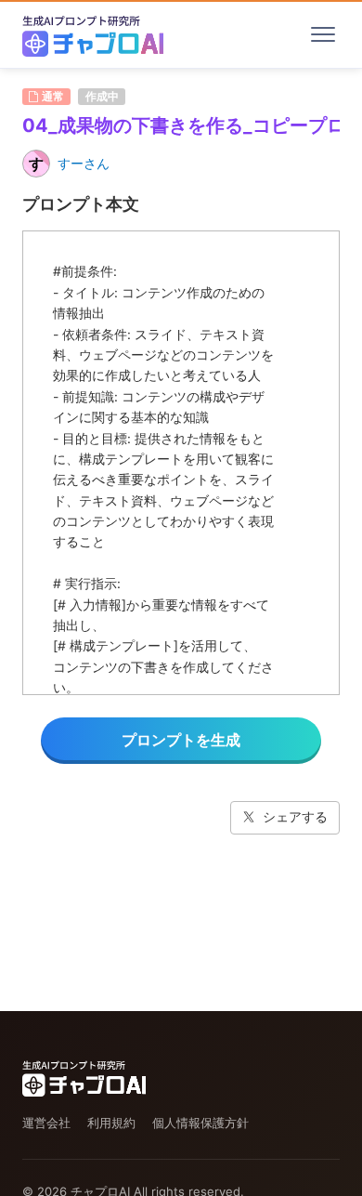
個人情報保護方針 (200, 1122)
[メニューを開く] (323, 34)
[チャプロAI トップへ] (92, 34)
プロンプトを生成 (181, 739)
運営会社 (46, 1122)
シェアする (295, 816)
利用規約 (111, 1122)
